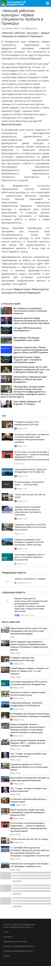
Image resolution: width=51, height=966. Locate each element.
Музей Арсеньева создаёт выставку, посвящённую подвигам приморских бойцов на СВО (27, 812)
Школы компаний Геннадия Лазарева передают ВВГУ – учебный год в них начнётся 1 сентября (28, 743)
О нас (6, 931)
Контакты (8, 936)
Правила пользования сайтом (18, 951)
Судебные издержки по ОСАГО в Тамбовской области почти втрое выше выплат (30, 527)
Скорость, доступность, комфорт (30, 579)
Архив (6, 955)
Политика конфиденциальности (19, 946)
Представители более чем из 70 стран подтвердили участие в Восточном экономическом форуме (28, 631)
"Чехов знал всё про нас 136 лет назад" (29, 839)
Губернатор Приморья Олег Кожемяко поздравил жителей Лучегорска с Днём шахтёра (29, 542)
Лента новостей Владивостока (18, 960)
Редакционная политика (15, 941)
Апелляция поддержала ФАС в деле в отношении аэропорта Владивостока (29, 557)
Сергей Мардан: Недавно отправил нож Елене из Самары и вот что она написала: (29, 671)
